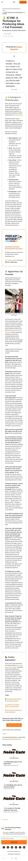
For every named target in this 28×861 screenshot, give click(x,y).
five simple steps (18, 115)
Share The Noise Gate (14, 725)
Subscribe (23, 2)
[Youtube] (12, 847)
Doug (4, 733)
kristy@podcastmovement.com (12, 739)
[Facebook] (16, 847)
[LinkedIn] (8, 847)
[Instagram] (20, 847)
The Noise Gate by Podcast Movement (11, 8)
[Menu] (2, 2)
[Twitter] (4, 847)
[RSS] (24, 847)
